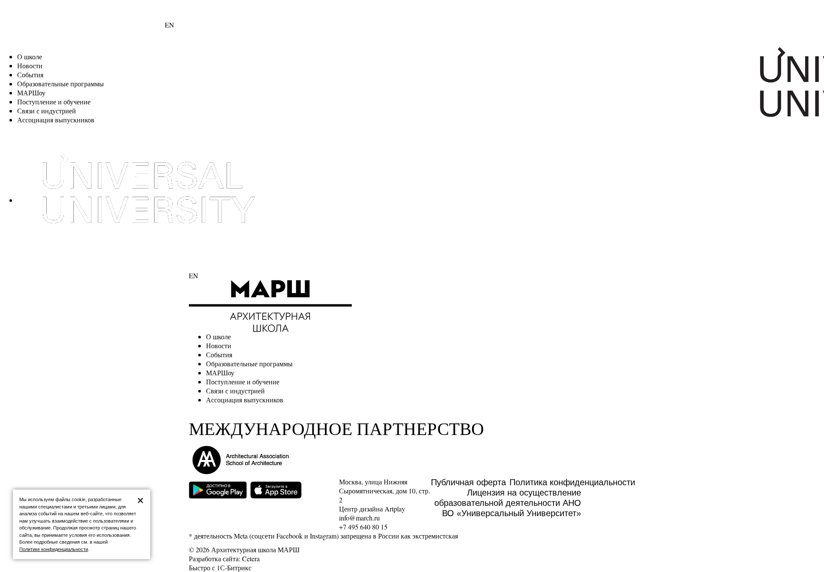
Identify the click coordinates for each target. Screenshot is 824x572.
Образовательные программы (60, 83)
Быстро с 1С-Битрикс (220, 567)
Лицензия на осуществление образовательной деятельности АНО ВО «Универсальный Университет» (507, 503)
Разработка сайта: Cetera (224, 558)
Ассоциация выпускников (55, 119)
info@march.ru (359, 517)
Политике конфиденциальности (53, 549)
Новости (29, 65)
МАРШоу (31, 92)
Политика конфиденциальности (572, 482)
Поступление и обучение (54, 101)
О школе (29, 56)
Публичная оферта (468, 482)
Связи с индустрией (46, 110)
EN (169, 24)
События (30, 74)
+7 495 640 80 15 (363, 526)
